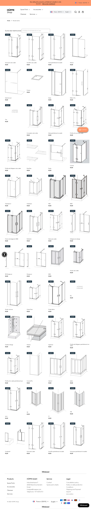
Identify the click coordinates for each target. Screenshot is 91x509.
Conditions (69, 487)
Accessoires (37, 9)
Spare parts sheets (53, 485)
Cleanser (23, 14)
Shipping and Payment (73, 489)
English (53, 502)
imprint (68, 492)
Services (33, 14)
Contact (49, 482)
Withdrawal (45, 472)
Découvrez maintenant (48, 4)
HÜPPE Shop (15, 501)
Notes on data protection (74, 485)
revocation (69, 494)
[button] (75, 12)
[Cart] (83, 12)
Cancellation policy (72, 482)
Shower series (16, 20)
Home (8, 20)
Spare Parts (24, 9)
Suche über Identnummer (13, 31)
